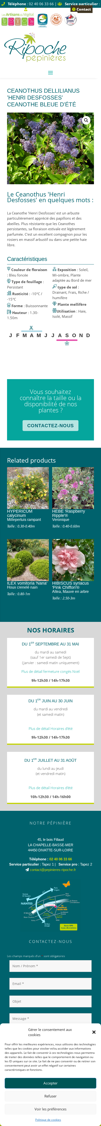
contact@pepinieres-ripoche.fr (53, 870)
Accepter (50, 1083)
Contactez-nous (50, 425)
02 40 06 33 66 (60, 859)
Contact (83, 9)
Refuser (50, 1096)
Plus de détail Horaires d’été (51, 728)
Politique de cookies (48, 1120)
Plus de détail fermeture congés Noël (50, 671)
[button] (94, 1032)
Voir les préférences (50, 1109)
